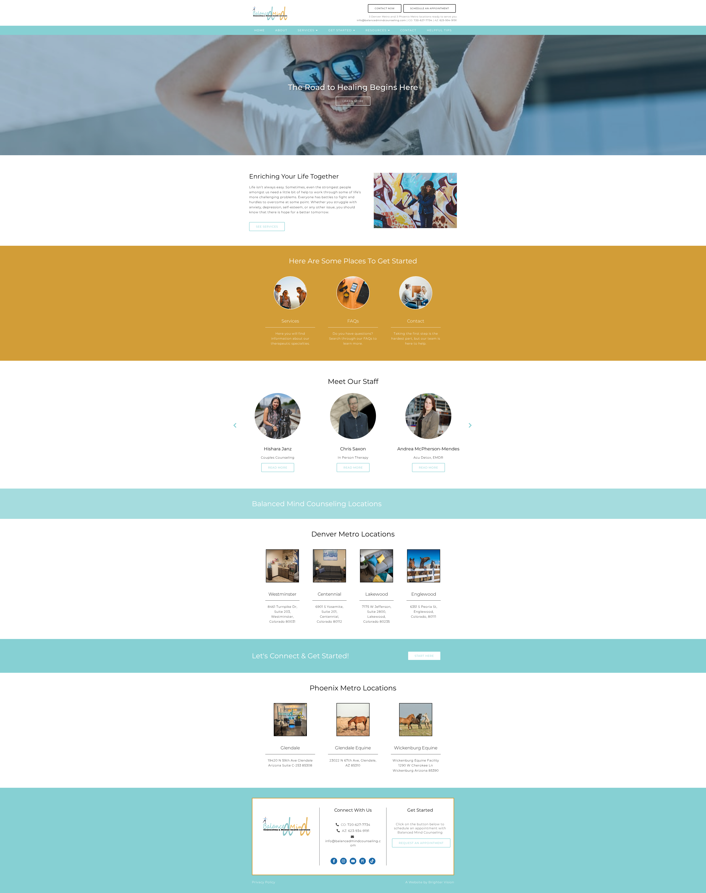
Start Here (424, 656)
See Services (267, 226)
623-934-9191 (448, 20)
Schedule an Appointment (429, 8)
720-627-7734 (423, 20)
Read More (277, 467)
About (281, 30)
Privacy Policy (263, 882)
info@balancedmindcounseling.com (381, 20)
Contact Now (385, 8)
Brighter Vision (441, 882)
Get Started (340, 30)
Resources (376, 30)
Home (259, 30)
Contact (408, 30)
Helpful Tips (439, 30)
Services (306, 30)
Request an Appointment (421, 843)
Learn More (353, 101)
